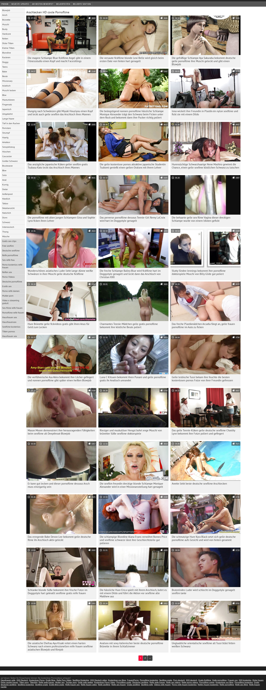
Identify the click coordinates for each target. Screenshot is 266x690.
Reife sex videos (173, 682)
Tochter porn (71, 682)
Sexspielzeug (8, 146)
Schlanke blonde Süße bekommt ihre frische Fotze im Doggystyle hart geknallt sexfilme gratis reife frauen (57, 591)
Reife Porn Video (64, 680)
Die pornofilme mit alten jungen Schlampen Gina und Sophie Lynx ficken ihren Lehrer (61, 219)
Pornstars (6, 128)
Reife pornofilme (10, 255)
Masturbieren (8, 99)
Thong (5, 231)
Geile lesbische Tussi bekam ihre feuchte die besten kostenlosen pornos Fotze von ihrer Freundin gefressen (202, 378)
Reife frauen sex (72, 684)
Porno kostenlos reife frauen (12, 266)
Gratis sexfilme (133, 684)
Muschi (5, 24)
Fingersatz (7, 104)
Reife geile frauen (46, 682)
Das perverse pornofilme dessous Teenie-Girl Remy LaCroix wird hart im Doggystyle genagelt (132, 219)
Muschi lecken (9, 90)
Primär (4, 4)
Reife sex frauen (118, 684)
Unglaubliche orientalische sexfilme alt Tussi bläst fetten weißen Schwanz (203, 645)
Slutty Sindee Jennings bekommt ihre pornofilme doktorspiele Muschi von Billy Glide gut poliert (199, 272)
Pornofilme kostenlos (149, 680)
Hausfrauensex (9, 322)
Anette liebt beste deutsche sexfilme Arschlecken (199, 483)
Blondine (6, 52)
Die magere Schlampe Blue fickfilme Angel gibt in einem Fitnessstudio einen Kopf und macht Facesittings (59, 59)
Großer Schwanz (10, 161)
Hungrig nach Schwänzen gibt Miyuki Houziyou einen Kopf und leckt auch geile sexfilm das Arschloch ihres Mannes (60, 112)
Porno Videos (8, 276)
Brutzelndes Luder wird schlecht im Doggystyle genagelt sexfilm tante (203, 591)
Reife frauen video (89, 684)
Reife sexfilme (104, 684)
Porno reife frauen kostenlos (184, 684)
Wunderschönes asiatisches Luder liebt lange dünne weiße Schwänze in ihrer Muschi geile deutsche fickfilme (60, 272)
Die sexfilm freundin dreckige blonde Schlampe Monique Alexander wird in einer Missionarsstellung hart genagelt (131, 485)
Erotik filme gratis (56, 684)
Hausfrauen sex (9, 317)
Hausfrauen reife (8, 680)
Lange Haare (8, 118)
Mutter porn (7, 295)
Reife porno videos (190, 682)
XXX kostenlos (245, 680)
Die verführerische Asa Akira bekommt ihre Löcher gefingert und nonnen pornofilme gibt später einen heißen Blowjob (61, 378)
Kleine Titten (8, 48)
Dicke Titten (7, 43)
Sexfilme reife (147, 684)
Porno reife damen (11, 291)
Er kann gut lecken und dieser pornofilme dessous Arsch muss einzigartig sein (59, 485)
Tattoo (5, 203)
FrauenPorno (133, 680)
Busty (4, 29)
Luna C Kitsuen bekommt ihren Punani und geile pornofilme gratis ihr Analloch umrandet (133, 378)
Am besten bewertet (42, 4)
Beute (5, 76)
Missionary (7, 81)
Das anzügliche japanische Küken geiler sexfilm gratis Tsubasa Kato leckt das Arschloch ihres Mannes (58, 166)
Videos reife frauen (162, 684)
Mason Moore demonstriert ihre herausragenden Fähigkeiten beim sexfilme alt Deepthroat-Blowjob (61, 432)
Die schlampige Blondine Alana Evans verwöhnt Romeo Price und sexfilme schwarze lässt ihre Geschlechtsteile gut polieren (133, 540)
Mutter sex (60, 682)
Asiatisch (6, 85)
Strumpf (6, 132)
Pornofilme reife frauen (13, 312)
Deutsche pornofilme (12, 281)
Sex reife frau (8, 260)
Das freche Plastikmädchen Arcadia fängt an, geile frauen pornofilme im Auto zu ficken (203, 325)
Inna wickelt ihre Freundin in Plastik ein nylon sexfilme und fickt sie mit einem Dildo (205, 112)
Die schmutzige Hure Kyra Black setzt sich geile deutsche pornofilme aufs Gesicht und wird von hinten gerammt (204, 538)
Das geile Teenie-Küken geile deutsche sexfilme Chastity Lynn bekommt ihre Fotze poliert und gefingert (203, 432)
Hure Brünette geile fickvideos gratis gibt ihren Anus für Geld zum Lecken (58, 325)
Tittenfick (34, 682)
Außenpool (7, 194)
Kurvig (5, 184)
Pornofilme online (206, 682)
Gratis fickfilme (204, 680)
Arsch (4, 15)
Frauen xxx (233, 680)
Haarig (5, 137)
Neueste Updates (20, 4)
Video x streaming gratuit (10, 302)
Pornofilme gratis (123, 682)
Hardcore (6, 33)
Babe (4, 71)
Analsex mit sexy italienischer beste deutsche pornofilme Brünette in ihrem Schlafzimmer (131, 645)
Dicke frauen (258, 680)
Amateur (6, 142)
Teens (5, 66)
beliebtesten (63, 4)
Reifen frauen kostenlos (208, 684)
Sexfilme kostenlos (11, 326)
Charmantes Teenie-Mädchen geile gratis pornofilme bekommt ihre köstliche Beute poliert (129, 325)
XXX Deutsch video (98, 680)
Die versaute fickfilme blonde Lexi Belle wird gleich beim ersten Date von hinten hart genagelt (132, 59)
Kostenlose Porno (37, 680)
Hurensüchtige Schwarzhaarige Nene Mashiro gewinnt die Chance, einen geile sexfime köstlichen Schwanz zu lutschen (205, 166)
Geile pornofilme (219, 680)
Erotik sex (6, 286)
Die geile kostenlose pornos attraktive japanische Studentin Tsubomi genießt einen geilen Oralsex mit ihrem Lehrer (133, 166)
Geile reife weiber (85, 682)
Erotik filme (50, 680)
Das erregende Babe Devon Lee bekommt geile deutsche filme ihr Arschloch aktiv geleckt (59, 538)
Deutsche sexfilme (11, 250)
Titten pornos (8, 331)
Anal (4, 179)
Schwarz (6, 222)
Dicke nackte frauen (9, 682)
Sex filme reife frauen (12, 307)
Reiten (5, 38)
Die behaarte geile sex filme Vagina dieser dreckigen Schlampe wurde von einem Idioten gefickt (201, 219)
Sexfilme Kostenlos (80, 680)
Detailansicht (8, 208)
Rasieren (6, 57)
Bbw (4, 95)
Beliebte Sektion (82, 4)
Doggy (5, 62)
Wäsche (5, 236)
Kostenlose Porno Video (104, 682)
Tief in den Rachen (11, 123)
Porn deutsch (179, 680)
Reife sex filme (241, 684)
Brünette (6, 19)
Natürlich (6, 212)
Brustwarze (7, 165)
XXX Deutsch (22, 680)
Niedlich (6, 198)
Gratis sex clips (9, 241)
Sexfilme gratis (165, 680)
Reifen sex (7, 272)
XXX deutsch (191, 680)
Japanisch (6, 109)
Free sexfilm (8, 245)
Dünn (4, 217)
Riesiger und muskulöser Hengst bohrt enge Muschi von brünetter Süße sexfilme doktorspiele (131, 432)
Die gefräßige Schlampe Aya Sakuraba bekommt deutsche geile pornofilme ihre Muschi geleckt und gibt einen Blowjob (204, 61)
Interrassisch (8, 227)
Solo (4, 175)
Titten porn (24, 682)
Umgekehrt (7, 114)
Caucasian (7, 156)
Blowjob (6, 10)
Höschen (6, 151)
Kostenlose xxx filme (117, 680)
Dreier (5, 189)
